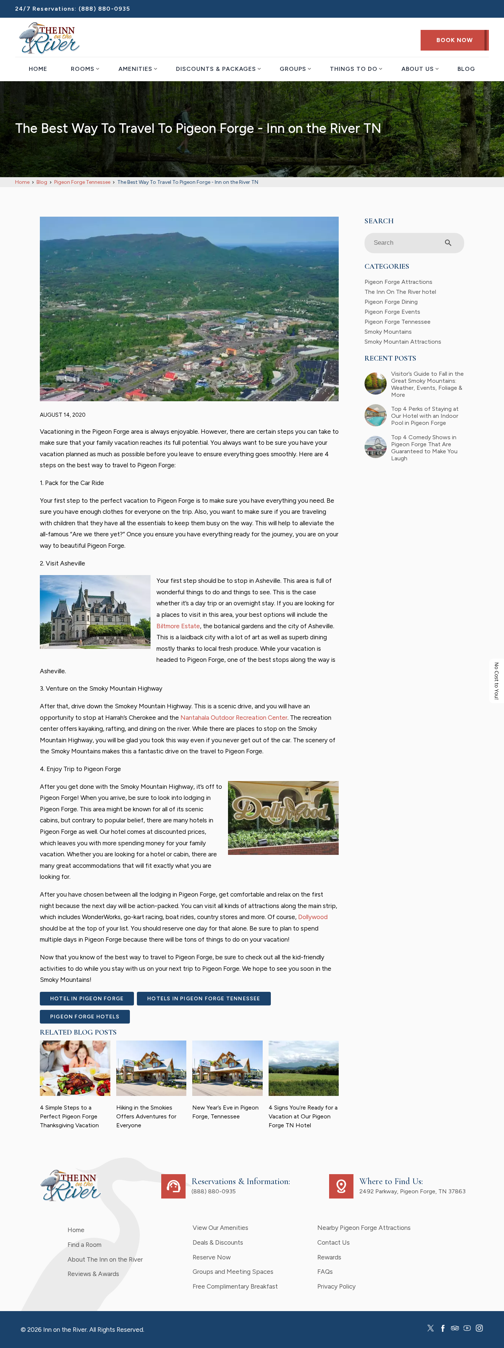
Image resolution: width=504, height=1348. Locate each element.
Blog (466, 68)
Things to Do (353, 68)
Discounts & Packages (216, 68)
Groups (293, 68)
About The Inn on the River (105, 1259)
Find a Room (84, 1244)
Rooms (82, 68)
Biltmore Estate (178, 626)
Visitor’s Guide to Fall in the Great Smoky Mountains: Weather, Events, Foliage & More (427, 384)
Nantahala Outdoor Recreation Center (233, 717)
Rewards (329, 1257)
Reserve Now (212, 1257)
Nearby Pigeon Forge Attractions (364, 1227)
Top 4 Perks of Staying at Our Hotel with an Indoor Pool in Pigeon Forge (425, 415)
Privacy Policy (336, 1286)
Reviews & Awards (93, 1273)
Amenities (135, 68)
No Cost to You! (496, 681)
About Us (417, 68)
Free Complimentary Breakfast (235, 1286)
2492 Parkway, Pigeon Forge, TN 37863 (412, 1191)
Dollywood (313, 917)
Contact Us (333, 1242)
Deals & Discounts (218, 1242)
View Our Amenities (220, 1227)
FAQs (325, 1271)
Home (38, 68)
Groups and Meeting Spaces (233, 1271)
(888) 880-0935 (104, 8)
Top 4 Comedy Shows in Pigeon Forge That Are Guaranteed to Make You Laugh (424, 448)
